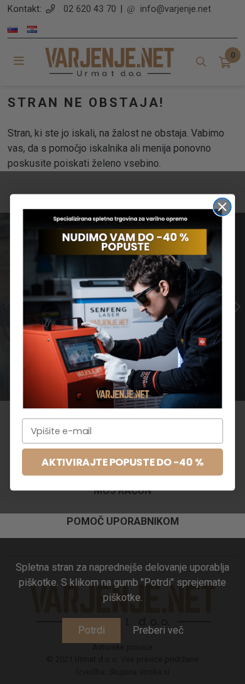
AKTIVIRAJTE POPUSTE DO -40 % (122, 462)
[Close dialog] (222, 206)
